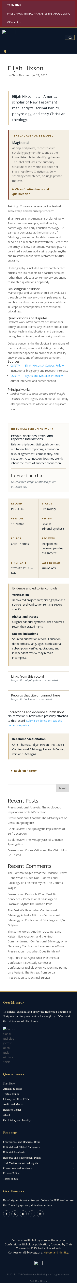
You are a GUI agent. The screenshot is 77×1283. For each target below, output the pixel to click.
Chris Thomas (20, 75)
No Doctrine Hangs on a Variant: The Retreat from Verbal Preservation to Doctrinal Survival (37, 972)
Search (62, 788)
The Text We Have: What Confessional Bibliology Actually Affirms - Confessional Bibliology (34, 915)
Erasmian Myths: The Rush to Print (30, 904)
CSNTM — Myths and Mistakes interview (36, 376)
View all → (14, 22)
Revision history (25, 770)
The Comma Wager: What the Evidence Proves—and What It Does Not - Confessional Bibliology (38, 878)
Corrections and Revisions (17, 1168)
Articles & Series (12, 1088)
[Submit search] (70, 37)
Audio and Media (13, 1104)
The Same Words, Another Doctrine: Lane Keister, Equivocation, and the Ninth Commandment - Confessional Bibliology (34, 936)
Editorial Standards (14, 1152)
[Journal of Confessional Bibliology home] (9, 36)
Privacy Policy (11, 1173)
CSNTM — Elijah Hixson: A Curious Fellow (37, 365)
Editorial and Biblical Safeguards (21, 1147)
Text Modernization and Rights (20, 1163)
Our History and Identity (17, 1120)
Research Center (12, 1109)
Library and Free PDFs (16, 1099)
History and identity (55, 1252)
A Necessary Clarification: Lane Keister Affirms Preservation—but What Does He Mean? (37, 946)
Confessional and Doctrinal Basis (21, 1142)
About (6, 1115)
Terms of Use (10, 1178)
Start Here (9, 1083)
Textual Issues (11, 1094)
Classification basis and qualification (30, 191)
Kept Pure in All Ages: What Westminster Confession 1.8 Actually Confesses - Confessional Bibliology (33, 962)
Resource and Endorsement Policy (22, 1157)
